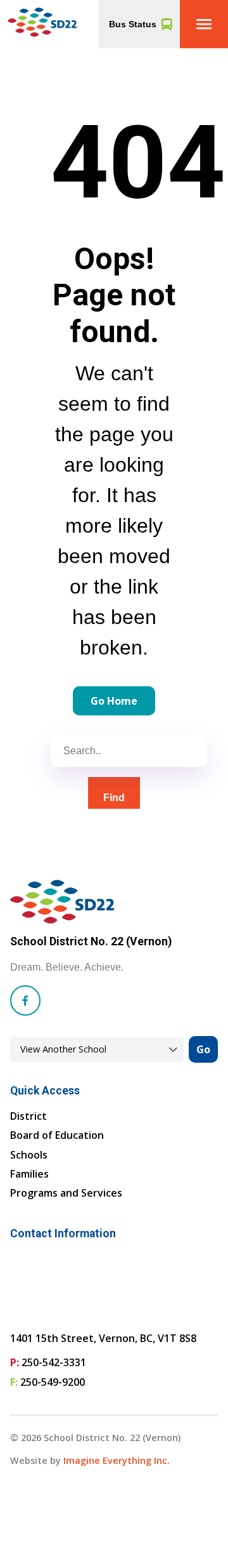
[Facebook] (25, 1000)
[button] (204, 24)
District (28, 1116)
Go (203, 1049)
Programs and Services (66, 1193)
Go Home (114, 701)
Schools (29, 1155)
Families (29, 1174)
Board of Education (57, 1135)
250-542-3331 (54, 1362)
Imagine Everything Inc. (116, 1460)
